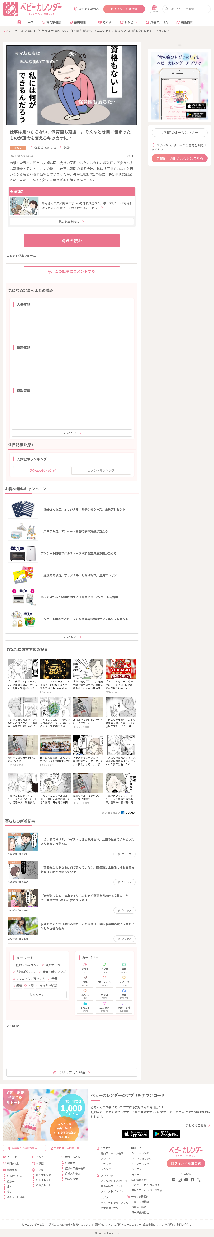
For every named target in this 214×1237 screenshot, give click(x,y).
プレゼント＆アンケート (112, 1180)
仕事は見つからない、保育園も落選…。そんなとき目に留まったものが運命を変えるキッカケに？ (105, 31)
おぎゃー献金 (138, 1207)
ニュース (27, 22)
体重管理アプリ (109, 1208)
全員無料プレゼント (112, 1186)
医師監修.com (139, 1179)
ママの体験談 (48, 985)
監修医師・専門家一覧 (66, 1148)
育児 (9, 1191)
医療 (31, 985)
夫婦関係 (16, 191)
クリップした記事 (72, 1072)
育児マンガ (52, 965)
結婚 (67, 148)
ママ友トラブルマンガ (30, 978)
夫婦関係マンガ (26, 972)
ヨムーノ (136, 1174)
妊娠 (54, 978)
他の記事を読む (69, 221)
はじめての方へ (89, 9)
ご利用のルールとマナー (179, 132)
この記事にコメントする (75, 271)
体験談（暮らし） (46, 148)
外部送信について (102, 1224)
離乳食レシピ (43, 1174)
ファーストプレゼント (112, 1191)
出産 (19, 985)
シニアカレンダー (141, 1164)
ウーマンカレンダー (142, 1158)
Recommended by (111, 812)
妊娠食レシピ (43, 1180)
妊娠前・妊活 (14, 1176)
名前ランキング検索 (112, 1153)
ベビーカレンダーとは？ (33, 1224)
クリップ (126, 854)
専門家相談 (53, 22)
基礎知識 (80, 22)
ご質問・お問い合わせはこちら (179, 158)
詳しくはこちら (196, 1125)
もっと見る (69, 433)
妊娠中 (11, 1181)
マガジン (106, 1164)
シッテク (136, 1169)
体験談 (40, 1163)
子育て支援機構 (140, 1201)
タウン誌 (106, 1169)
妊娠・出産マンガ (27, 965)
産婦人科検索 (72, 1173)
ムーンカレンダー (141, 1153)
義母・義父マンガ (54, 972)
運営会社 (54, 1224)
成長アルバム (159, 22)
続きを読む (71, 240)
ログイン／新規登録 (124, 9)
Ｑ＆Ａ (107, 22)
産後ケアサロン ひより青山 (143, 1185)
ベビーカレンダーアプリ (112, 1202)
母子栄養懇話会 (140, 1212)
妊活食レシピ (43, 1185)
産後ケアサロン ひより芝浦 (143, 1190)
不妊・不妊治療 (16, 1197)
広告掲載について (153, 1224)
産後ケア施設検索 (75, 1168)
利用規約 (170, 1224)
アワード (106, 1158)
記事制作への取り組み (24, 1148)
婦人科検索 (71, 1178)
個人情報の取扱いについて (75, 1224)
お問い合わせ (184, 1224)
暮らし (32, 31)
